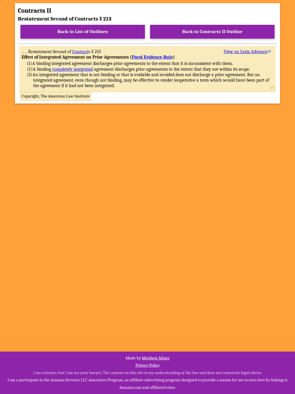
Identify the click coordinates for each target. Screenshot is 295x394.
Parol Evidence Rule (152, 57)
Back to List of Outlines (82, 31)
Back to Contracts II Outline (212, 31)
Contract (80, 51)
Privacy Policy (147, 365)
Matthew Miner (156, 358)
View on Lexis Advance (245, 51)
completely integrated (72, 69)
